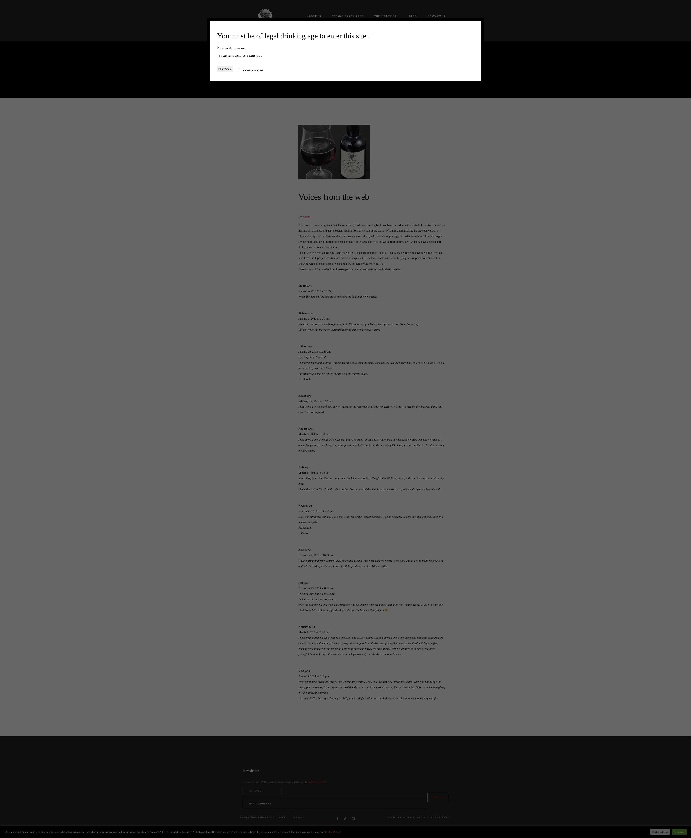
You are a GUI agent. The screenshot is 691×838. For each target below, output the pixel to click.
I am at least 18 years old (242, 56)
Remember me (253, 70)
